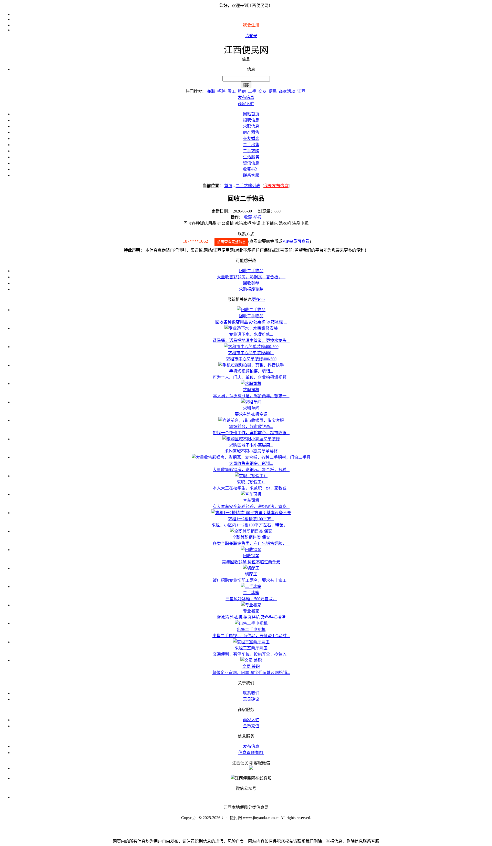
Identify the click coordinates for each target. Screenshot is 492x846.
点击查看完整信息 (231, 242)
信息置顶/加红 (251, 752)
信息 (251, 69)
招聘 (221, 91)
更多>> (258, 299)
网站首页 (251, 114)
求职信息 (251, 126)
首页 (228, 186)
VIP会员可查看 (296, 241)
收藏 (248, 217)
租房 (242, 91)
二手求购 (251, 151)
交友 (262, 91)
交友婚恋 (251, 138)
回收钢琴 (251, 283)
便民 (273, 91)
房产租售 (251, 132)
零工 (232, 91)
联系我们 (251, 693)
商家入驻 (251, 720)
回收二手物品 (251, 271)
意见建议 (251, 699)
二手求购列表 (248, 186)
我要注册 (251, 25)
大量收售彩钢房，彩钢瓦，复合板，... (251, 277)
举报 (257, 217)
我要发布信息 (276, 186)
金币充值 (251, 726)
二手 (252, 91)
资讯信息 (251, 163)
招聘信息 (251, 120)
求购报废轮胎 (251, 289)
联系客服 (251, 175)
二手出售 (251, 144)
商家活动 (287, 91)
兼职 (211, 91)
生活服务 (251, 157)
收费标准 (251, 169)
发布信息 (251, 746)
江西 (301, 91)
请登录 (251, 36)
